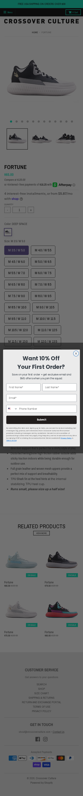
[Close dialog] (76, 353)
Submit (41, 420)
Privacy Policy (66, 438)
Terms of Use (11, 440)
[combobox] (11, 408)
